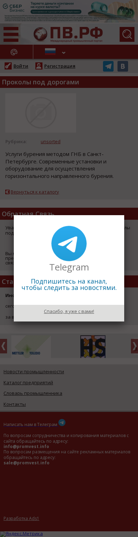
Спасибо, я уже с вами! (69, 311)
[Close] (124, 215)
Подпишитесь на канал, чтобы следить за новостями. (69, 284)
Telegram (69, 267)
